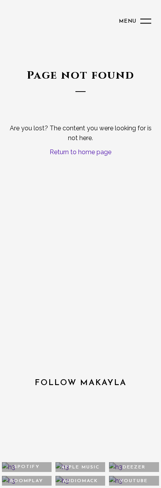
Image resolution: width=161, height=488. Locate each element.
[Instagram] (66, 425)
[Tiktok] (124, 425)
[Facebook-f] (36, 425)
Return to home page (80, 152)
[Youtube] (95, 425)
